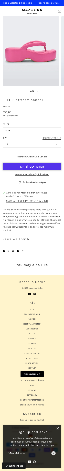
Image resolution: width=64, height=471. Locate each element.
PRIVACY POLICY (32, 358)
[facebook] (29, 461)
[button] (22, 251)
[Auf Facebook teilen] (3, 251)
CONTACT (32, 368)
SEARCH (32, 343)
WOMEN (32, 319)
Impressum (32, 395)
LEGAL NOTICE (32, 363)
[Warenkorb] (59, 11)
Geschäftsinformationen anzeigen (27, 201)
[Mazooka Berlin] (32, 11)
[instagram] (34, 461)
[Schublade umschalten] (4, 11)
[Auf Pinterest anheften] (13, 251)
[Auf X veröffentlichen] (8, 251)
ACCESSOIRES (32, 329)
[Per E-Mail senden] (17, 251)
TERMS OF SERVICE (32, 353)
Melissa (7, 106)
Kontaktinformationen (32, 400)
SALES (32, 334)
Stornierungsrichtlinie (32, 405)
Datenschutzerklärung (32, 380)
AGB (32, 385)
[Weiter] (37, 91)
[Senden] (53, 453)
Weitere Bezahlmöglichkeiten (32, 174)
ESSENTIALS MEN (32, 314)
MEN (32, 309)
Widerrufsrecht (32, 374)
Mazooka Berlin (29, 192)
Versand (32, 390)
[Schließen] (57, 428)
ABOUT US (32, 348)
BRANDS (32, 339)
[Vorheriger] (27, 91)
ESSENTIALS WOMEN (32, 324)
